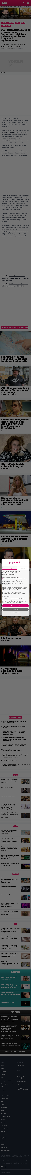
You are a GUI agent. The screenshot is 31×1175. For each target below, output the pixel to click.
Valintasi (23, 568)
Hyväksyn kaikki (15, 605)
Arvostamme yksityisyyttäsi (9, 568)
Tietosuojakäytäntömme (15, 612)
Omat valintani (15, 609)
